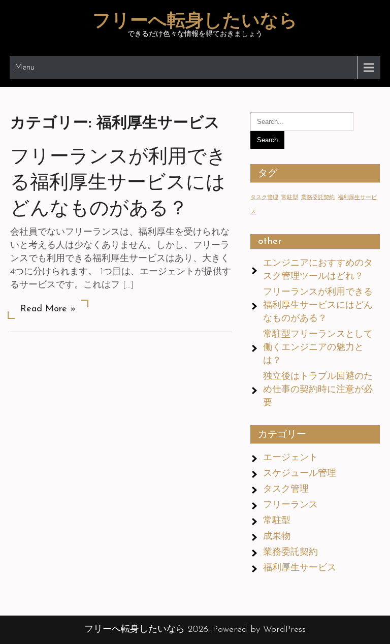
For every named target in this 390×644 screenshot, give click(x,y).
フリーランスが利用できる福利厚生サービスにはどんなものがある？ (118, 183)
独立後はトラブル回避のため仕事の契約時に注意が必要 (318, 390)
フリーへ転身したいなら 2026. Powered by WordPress (195, 629)
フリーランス (290, 505)
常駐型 (289, 198)
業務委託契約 (318, 198)
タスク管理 (264, 198)
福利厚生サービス (299, 568)
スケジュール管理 (299, 473)
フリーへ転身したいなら (195, 22)
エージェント (290, 458)
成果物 (276, 536)
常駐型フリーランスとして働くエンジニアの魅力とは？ (318, 348)
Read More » (48, 309)
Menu (25, 67)
